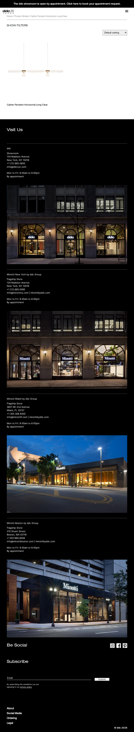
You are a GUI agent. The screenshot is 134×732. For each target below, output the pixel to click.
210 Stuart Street (16, 531)
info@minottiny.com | (19, 292)
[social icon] (112, 646)
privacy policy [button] (26, 687)
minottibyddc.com (40, 292)
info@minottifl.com (17, 417)
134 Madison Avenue (18, 156)
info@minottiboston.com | (21, 541)
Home (10, 16)
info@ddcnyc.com (16, 166)
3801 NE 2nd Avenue (18, 407)
